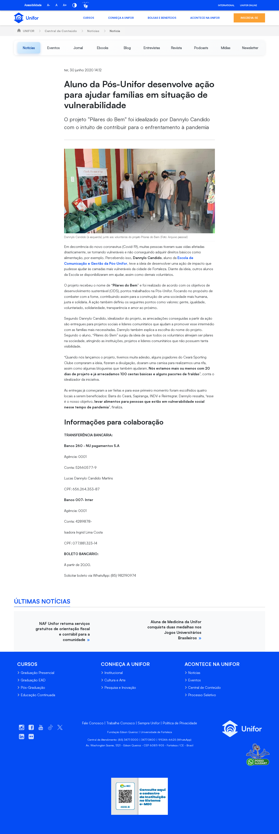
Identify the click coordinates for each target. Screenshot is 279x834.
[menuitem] (28, 47)
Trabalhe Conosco (120, 723)
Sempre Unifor (149, 723)
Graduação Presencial (37, 672)
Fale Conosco (93, 723)
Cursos (88, 17)
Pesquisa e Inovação (120, 687)
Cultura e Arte (115, 680)
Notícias (93, 31)
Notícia (115, 31)
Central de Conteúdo (61, 31)
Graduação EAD (33, 680)
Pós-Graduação (33, 687)
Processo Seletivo (202, 695)
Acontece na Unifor (205, 17)
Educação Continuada (38, 695)
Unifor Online (248, 5)
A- (48, 5)
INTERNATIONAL (226, 5)
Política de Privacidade (180, 723)
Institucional (113, 672)
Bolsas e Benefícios (162, 17)
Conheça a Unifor (121, 17)
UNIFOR (28, 31)
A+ (65, 5)
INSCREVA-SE (249, 17)
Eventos (194, 680)
